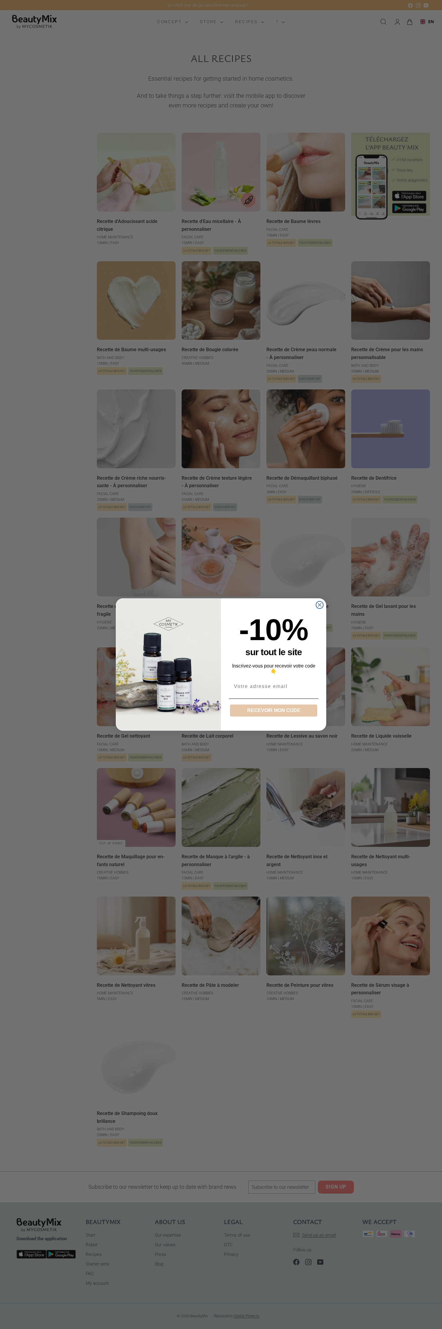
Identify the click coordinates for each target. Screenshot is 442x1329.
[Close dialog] (319, 605)
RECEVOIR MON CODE (273, 710)
